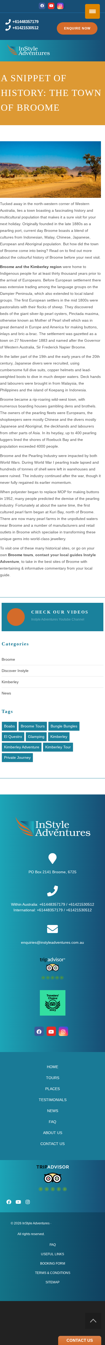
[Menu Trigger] (92, 11)
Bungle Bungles (64, 726)
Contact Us (52, 1144)
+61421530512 (25, 27)
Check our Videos (60, 612)
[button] (77, 28)
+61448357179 (25, 21)
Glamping (36, 736)
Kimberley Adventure (21, 747)
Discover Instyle (15, 670)
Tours (52, 1078)
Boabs (9, 726)
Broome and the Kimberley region (31, 267)
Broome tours (20, 555)
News (6, 693)
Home (52, 1067)
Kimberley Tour (58, 747)
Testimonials (52, 1100)
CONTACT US (79, 1340)
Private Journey (17, 757)
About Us (52, 1133)
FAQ (52, 1122)
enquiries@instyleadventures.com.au (52, 942)
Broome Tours (33, 726)
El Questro (13, 736)
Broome (8, 659)
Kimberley (10, 682)
